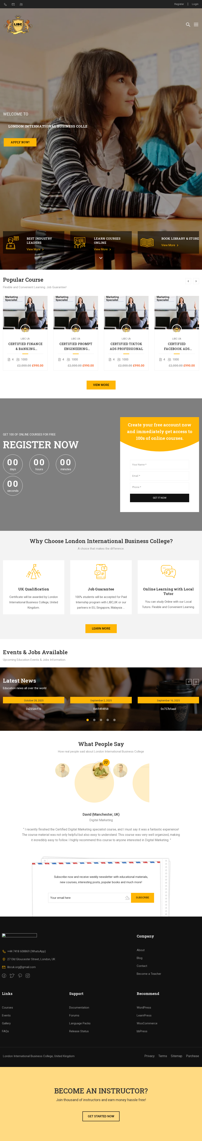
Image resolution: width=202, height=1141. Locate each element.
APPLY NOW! (20, 142)
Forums (74, 1015)
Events (6, 1015)
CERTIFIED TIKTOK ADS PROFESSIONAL (126, 346)
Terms (162, 1056)
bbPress (142, 1031)
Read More (25, 312)
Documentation (79, 1007)
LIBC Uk (25, 338)
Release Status (79, 1031)
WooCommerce (147, 1023)
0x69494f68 (100, 709)
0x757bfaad (168, 709)
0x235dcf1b (33, 709)
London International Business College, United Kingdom (39, 1056)
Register (179, 4)
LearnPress (144, 1015)
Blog (139, 958)
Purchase (192, 1056)
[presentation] (188, 281)
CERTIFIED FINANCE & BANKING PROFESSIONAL (25, 346)
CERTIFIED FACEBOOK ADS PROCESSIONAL (177, 346)
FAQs (5, 1031)
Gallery (6, 1023)
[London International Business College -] (18, 24)
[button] (87, 720)
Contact (142, 966)
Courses (7, 1007)
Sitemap (176, 1056)
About (141, 950)
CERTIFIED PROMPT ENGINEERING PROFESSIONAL (75, 346)
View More (34, 249)
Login (195, 4)
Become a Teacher (149, 974)
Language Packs (80, 1023)
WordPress (144, 1007)
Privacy (149, 1056)
